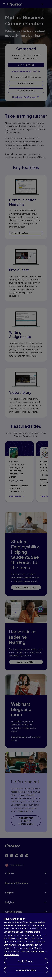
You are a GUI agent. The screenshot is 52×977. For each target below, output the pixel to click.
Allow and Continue (26, 969)
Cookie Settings (26, 961)
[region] (26, 945)
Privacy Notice (11, 954)
